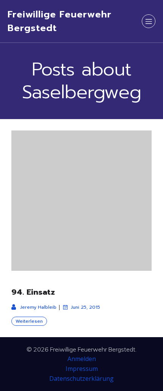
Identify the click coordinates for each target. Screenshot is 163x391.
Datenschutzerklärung (81, 378)
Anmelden (81, 359)
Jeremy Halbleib (38, 307)
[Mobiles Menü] (148, 21)
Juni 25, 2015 (85, 307)
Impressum (82, 368)
